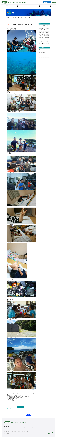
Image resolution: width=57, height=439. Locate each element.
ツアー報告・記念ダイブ (14, 17)
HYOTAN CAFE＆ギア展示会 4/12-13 (43, 25)
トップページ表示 (41, 55)
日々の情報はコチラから (42, 27)
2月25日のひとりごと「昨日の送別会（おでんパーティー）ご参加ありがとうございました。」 (44, 35)
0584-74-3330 (47, 2)
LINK (39, 49)
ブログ (10, 17)
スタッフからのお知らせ (42, 52)
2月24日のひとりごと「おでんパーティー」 (44, 37)
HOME (7, 17)
